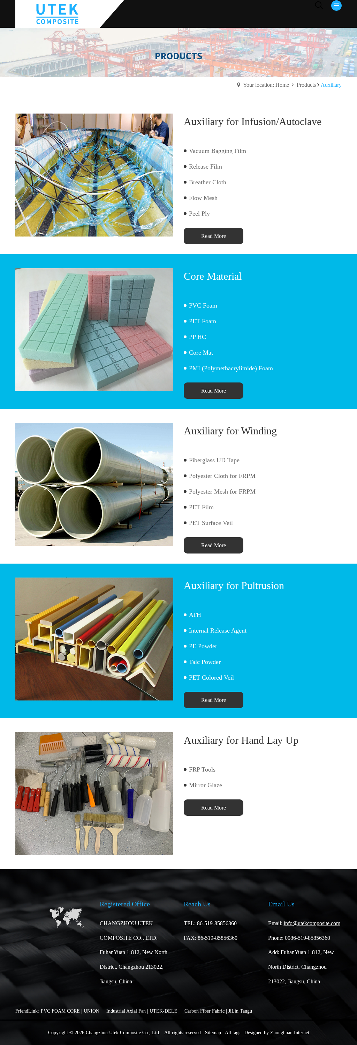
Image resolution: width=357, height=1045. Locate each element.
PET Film (201, 507)
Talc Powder (205, 661)
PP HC (197, 336)
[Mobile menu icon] (336, 5)
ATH (195, 614)
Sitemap (213, 1032)
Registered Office (125, 904)
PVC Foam (203, 305)
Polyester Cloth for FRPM (222, 475)
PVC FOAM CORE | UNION (70, 1011)
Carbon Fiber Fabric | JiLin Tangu (218, 1011)
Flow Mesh (203, 197)
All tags (232, 1032)
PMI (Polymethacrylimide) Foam (231, 368)
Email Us (281, 904)
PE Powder (203, 646)
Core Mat (201, 352)
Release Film (205, 166)
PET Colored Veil (211, 677)
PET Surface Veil (211, 522)
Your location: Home (266, 85)
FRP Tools (202, 769)
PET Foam (202, 321)
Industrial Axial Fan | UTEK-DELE (141, 1011)
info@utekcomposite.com (312, 923)
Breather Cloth (207, 182)
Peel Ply (199, 213)
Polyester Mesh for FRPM (222, 491)
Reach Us (197, 904)
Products (306, 85)
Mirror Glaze (205, 785)
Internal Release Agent (217, 630)
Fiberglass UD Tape (214, 460)
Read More (213, 236)
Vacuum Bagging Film (217, 150)
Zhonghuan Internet (289, 1032)
